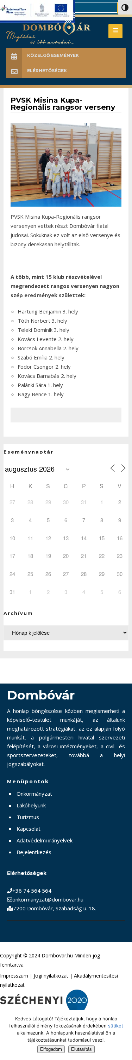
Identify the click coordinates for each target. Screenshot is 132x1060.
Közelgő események (53, 55)
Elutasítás (81, 1049)
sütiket (115, 1026)
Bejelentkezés (34, 852)
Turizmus (28, 816)
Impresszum (14, 975)
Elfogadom (51, 1049)
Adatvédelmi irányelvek (45, 840)
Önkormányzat (34, 793)
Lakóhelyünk (31, 805)
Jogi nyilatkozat (51, 975)
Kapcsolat (28, 828)
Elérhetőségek (47, 70)
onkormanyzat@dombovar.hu (47, 899)
